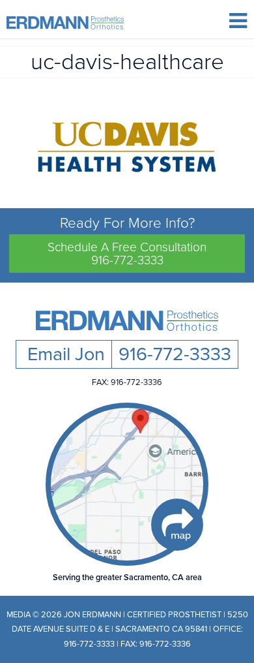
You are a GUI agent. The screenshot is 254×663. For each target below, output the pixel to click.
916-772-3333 (175, 354)
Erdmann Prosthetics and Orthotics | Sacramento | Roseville (65, 23)
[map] (127, 484)
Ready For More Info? (127, 241)
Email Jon (64, 354)
